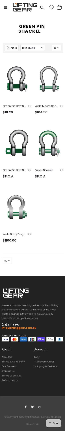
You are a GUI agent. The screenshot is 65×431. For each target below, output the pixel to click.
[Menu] (5, 7)
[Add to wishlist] (29, 105)
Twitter (32, 406)
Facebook (25, 406)
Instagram (39, 406)
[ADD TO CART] (25, 62)
